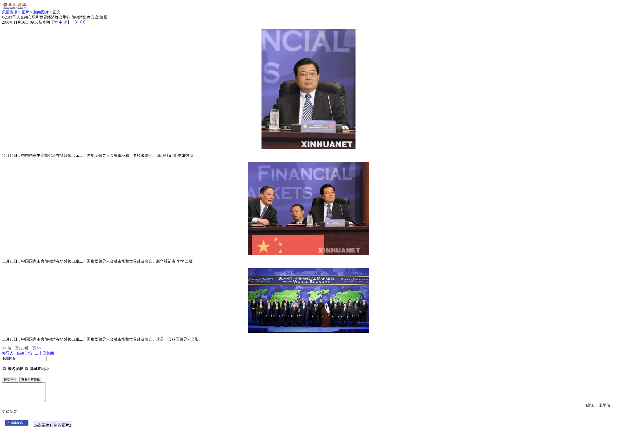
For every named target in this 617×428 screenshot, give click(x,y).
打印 (80, 22)
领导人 (7, 353)
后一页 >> (33, 348)
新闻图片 (41, 12)
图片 (25, 12)
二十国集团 (44, 353)
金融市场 (24, 353)
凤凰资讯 (9, 12)
